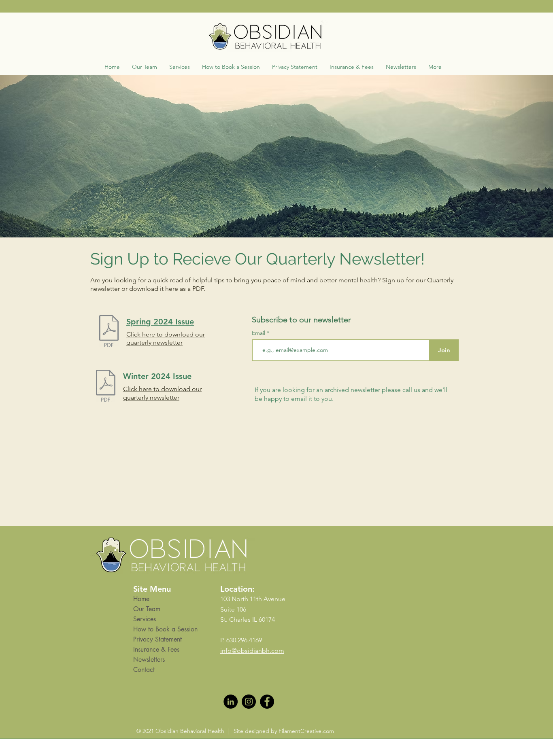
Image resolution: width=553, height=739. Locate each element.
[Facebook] (267, 702)
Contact (144, 669)
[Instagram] (249, 702)
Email (259, 333)
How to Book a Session (165, 629)
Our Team (146, 609)
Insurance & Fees (156, 649)
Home (141, 599)
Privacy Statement (157, 639)
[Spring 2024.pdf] (109, 332)
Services (144, 619)
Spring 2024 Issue (160, 321)
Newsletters (149, 659)
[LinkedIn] (230, 702)
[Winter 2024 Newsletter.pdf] (105, 386)
